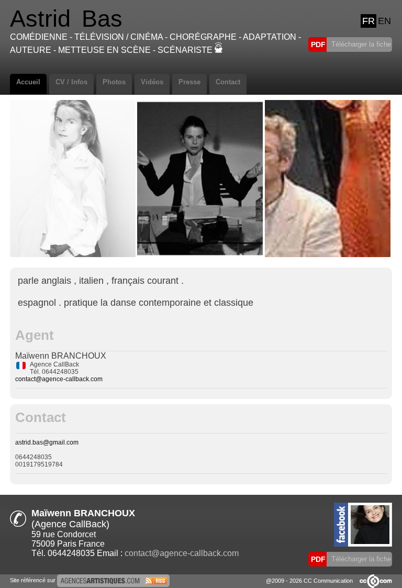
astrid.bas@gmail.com (47, 442)
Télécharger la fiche (360, 44)
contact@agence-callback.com (59, 379)
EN (384, 21)
